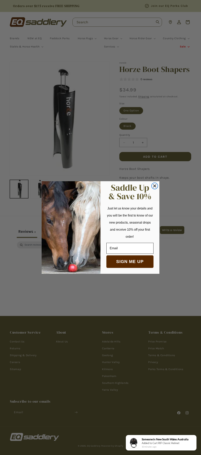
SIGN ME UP (130, 261)
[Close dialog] (155, 186)
